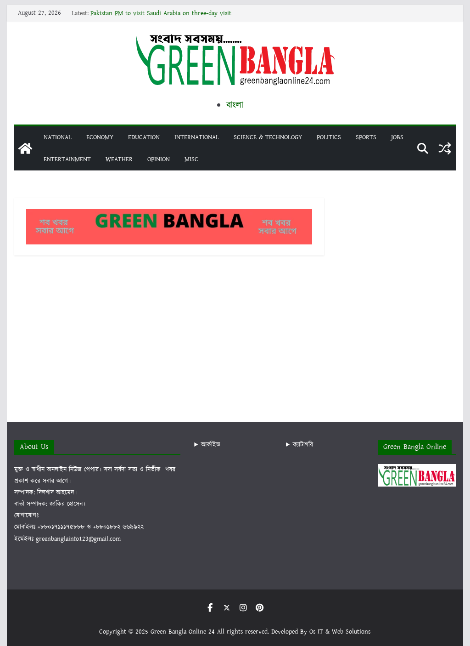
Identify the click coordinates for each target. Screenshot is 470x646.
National (58, 137)
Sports (366, 137)
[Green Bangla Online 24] (25, 148)
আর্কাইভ (210, 444)
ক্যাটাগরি (303, 444)
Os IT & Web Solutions (339, 631)
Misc (191, 159)
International (196, 137)
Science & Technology (268, 137)
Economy (99, 137)
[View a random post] (445, 148)
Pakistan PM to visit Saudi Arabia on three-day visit (160, 13)
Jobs (397, 137)
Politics (329, 137)
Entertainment (67, 159)
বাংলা (234, 105)
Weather (119, 159)
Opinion (158, 159)
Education (144, 137)
